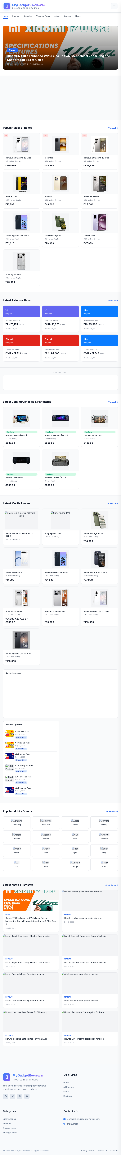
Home (5, 16)
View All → (113, 128)
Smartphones (9, 1119)
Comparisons (9, 1128)
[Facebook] (5, 1096)
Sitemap (114, 1150)
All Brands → (112, 811)
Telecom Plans (43, 16)
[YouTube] (27, 1096)
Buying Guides (10, 1132)
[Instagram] (19, 1096)
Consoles (27, 16)
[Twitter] (12, 1096)
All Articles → (112, 885)
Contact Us (102, 1150)
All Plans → (112, 300)
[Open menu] (114, 6)
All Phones (68, 1087)
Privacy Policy (87, 1150)
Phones (15, 16)
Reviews (67, 16)
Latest (56, 16)
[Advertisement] (60, 97)
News (78, 16)
